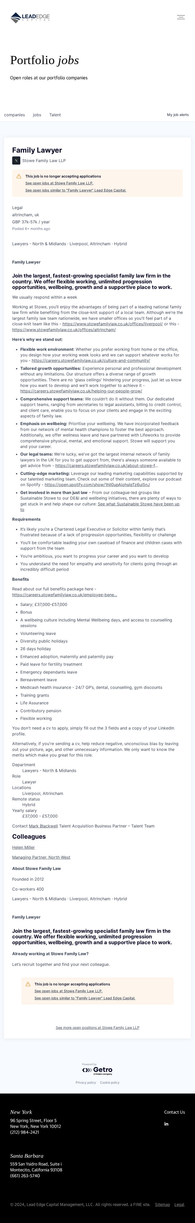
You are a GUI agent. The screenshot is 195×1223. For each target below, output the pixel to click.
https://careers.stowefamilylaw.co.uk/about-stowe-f (105, 465)
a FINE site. (140, 1204)
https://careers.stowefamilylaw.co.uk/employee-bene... (64, 594)
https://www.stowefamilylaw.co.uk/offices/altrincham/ (64, 329)
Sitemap (162, 1204)
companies (14, 114)
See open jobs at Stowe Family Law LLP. (59, 183)
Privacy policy (86, 1082)
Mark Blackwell (43, 825)
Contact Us (174, 1112)
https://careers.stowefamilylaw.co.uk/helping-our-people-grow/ (81, 391)
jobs (37, 114)
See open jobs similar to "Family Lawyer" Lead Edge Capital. (75, 190)
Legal (179, 1204)
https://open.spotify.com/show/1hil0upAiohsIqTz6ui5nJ (97, 484)
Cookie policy (110, 1082)
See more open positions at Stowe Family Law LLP (97, 1027)
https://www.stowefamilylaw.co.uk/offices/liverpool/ (112, 323)
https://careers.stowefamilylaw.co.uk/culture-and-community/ (91, 360)
